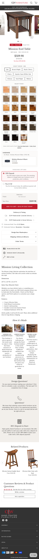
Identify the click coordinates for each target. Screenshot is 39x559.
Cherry (9, 74)
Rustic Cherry (28, 69)
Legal (3, 542)
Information (6, 531)
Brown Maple (16, 69)
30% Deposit (9, 173)
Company (5, 525)
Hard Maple (19, 79)
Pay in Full (8, 184)
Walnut (28, 79)
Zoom (9, 87)
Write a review (19, 492)
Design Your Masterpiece (19, 232)
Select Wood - (19, 66)
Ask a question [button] (19, 496)
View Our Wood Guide (23, 146)
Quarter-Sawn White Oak (23, 74)
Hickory (9, 79)
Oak (7, 69)
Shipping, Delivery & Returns (19, 237)
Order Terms (19, 241)
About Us (5, 548)
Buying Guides (6, 536)
